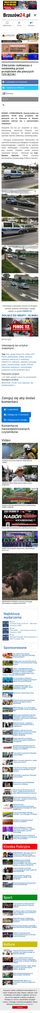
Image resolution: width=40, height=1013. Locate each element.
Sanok (23, 365)
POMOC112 (6, 362)
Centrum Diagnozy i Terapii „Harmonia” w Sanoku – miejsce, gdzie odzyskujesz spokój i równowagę (24, 830)
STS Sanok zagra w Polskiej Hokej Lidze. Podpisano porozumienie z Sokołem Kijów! (24, 912)
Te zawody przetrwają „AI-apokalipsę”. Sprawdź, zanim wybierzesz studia (23, 687)
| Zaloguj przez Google (16, 420)
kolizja (27, 354)
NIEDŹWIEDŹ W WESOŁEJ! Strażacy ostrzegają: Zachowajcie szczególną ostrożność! (17, 602)
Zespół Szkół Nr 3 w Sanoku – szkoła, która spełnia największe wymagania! (24, 739)
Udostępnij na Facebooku (16, 82)
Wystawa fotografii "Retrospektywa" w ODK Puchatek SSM (23, 637)
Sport (8, 897)
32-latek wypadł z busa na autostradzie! (19, 377)
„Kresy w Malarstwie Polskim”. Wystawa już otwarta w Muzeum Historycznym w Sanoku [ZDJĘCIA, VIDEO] (25, 960)
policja (21, 357)
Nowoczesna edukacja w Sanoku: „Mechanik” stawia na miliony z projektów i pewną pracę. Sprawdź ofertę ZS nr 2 (25, 717)
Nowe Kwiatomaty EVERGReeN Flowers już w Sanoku (23, 783)
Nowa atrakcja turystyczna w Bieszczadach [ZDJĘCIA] (23, 974)
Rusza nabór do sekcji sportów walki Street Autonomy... (19, 528)
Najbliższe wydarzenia (12, 615)
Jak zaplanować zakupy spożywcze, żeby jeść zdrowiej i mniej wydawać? (24, 655)
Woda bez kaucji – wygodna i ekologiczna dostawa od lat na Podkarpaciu (23, 724)
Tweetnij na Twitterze (15, 88)
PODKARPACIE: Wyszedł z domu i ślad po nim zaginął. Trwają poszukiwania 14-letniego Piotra (24, 854)
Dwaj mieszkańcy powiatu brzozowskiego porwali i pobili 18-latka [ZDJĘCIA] (25, 869)
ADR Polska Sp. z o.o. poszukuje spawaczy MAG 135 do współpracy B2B (25, 709)
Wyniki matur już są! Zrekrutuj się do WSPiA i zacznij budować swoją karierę (25, 662)
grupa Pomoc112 (17, 354)
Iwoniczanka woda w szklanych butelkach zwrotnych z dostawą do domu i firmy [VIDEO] (25, 836)
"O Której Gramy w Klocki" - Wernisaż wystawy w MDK (23, 623)
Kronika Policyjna (17, 847)
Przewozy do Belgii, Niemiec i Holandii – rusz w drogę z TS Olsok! (25, 813)
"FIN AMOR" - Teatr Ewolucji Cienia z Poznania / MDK (23, 630)
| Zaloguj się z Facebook (17, 415)
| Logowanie (12, 409)
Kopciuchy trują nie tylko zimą (23, 693)
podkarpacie (13, 357)
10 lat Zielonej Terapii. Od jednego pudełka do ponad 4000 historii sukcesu (24, 769)
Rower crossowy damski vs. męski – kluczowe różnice (25, 761)
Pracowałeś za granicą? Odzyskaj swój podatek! (24, 753)
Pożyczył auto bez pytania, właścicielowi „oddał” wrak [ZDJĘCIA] (22, 877)
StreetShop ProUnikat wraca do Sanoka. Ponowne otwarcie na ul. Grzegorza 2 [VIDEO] (24, 747)
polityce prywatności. (27, 1004)
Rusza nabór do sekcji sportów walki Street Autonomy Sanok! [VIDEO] (23, 905)
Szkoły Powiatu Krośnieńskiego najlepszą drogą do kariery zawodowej (24, 701)
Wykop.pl (9, 93)
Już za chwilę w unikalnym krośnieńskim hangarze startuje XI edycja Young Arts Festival (25, 679)
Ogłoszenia (7, 25)
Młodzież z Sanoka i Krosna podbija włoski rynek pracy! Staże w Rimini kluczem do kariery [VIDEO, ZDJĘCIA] (24, 732)
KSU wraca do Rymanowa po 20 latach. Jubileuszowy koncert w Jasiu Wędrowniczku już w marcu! (25, 791)
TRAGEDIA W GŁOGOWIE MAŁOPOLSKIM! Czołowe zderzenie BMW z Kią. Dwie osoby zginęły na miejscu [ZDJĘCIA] (24, 862)
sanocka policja (13, 365)
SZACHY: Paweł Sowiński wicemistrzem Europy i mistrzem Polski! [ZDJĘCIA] (24, 934)
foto (8, 354)
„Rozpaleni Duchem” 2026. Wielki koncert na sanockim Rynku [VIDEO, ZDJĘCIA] (24, 967)
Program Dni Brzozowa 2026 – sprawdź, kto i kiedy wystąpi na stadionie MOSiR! (24, 952)
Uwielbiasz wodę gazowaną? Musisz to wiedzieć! (23, 820)
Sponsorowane (15, 648)
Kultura (9, 944)
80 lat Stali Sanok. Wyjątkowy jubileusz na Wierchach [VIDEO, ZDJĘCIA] (24, 919)
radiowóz (15, 362)
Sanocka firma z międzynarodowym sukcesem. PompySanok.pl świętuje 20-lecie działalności (24, 807)
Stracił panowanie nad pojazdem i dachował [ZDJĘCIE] (24, 883)
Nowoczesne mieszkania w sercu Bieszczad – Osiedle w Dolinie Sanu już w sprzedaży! (25, 798)
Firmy (19, 25)
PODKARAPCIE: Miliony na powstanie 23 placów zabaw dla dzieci (24, 982)
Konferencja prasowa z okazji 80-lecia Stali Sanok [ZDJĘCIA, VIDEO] (25, 926)
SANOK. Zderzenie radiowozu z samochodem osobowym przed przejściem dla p (18, 367)
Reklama (31, 25)
